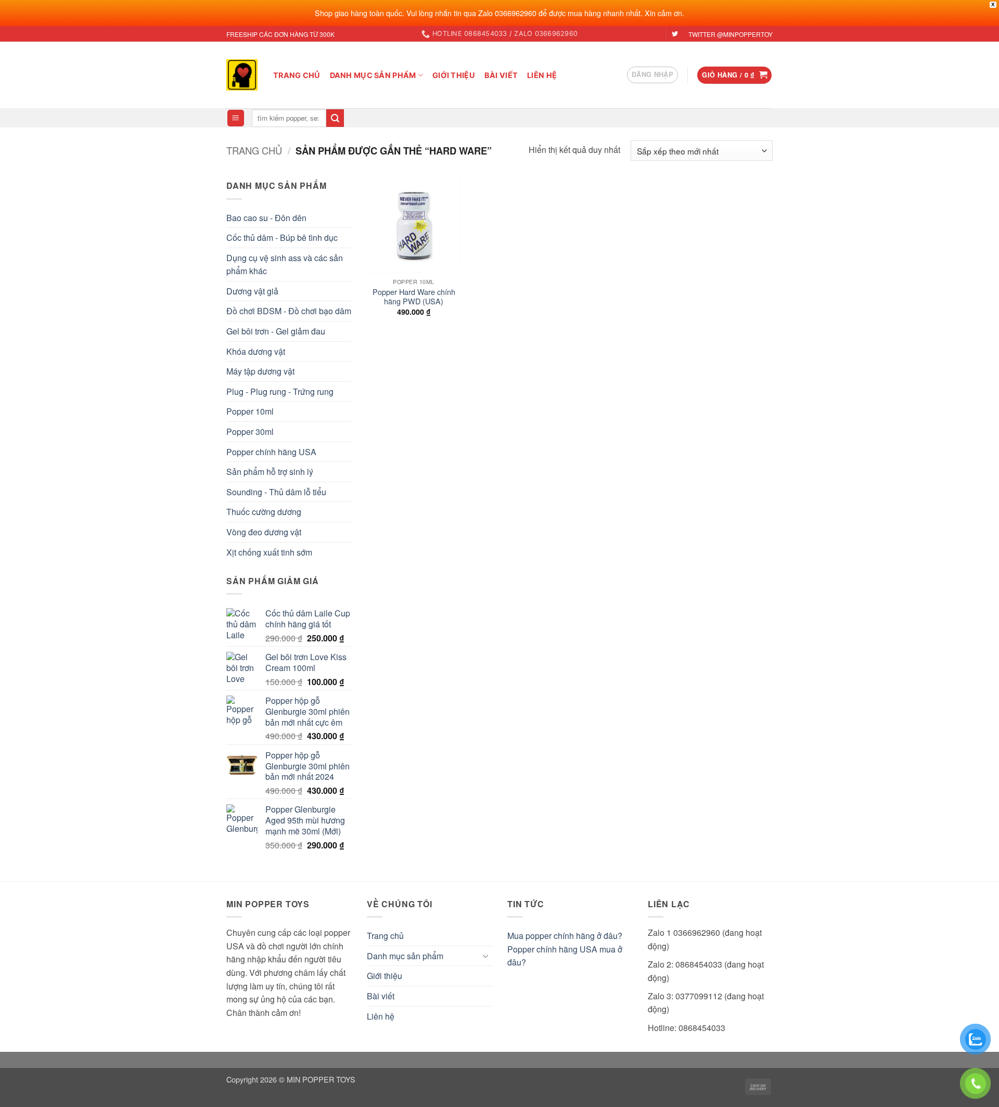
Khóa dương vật (255, 351)
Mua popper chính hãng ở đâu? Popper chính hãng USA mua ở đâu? (564, 949)
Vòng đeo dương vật (263, 532)
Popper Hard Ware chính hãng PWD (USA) (414, 296)
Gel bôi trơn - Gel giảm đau (275, 331)
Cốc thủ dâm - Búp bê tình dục (282, 237)
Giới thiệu (453, 75)
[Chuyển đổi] (485, 955)
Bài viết (501, 75)
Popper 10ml (250, 411)
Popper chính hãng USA (271, 452)
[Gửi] (335, 118)
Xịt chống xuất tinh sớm (269, 552)
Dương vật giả (252, 291)
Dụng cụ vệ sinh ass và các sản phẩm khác (284, 264)
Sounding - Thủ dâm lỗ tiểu (276, 492)
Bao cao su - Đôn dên (266, 218)
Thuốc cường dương (263, 512)
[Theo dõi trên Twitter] (675, 34)
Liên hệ (542, 75)
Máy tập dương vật (260, 371)
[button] (652, 75)
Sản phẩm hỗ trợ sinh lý (269, 472)
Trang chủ (297, 75)
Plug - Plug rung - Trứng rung (280, 391)
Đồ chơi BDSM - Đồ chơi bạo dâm (288, 311)
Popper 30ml (250, 431)
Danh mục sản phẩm (373, 75)
